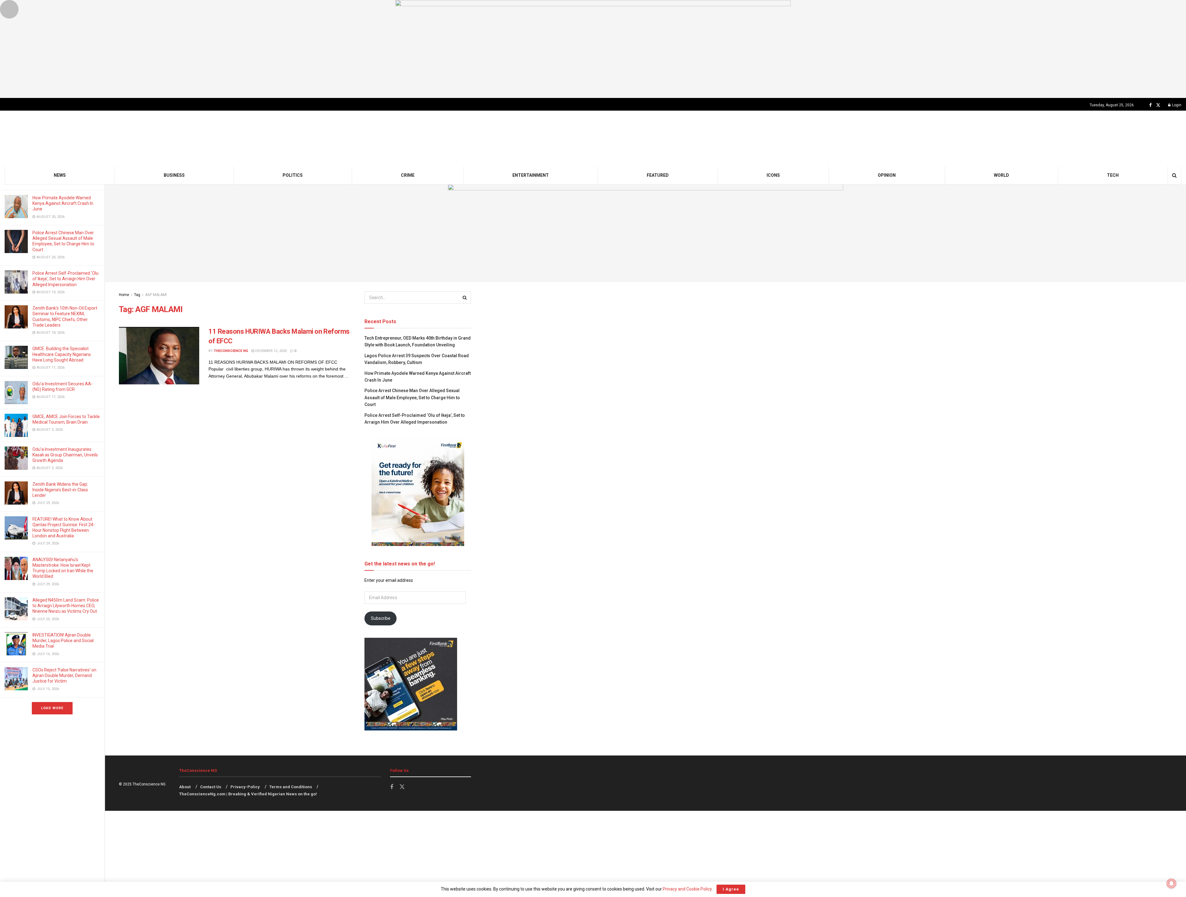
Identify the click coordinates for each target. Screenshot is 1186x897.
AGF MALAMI (156, 295)
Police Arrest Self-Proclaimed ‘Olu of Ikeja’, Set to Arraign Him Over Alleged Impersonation (65, 279)
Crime (407, 175)
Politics (293, 175)
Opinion (887, 175)
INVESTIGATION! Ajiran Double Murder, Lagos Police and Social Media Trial (63, 641)
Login (1176, 105)
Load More (52, 708)
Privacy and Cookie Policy (687, 888)
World (1001, 175)
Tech (1113, 175)
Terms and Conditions (290, 787)
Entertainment (530, 175)
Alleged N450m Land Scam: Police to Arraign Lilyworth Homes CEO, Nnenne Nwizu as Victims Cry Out (65, 606)
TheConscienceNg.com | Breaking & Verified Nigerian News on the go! (248, 794)
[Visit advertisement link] (593, 49)
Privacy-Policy (245, 787)
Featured (658, 175)
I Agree (731, 889)
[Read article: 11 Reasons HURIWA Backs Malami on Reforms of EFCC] (159, 355)
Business (174, 175)
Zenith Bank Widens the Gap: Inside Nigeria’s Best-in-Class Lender (60, 490)
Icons (773, 175)
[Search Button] (1174, 175)
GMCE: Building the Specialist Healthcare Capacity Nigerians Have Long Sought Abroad (61, 354)
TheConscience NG (231, 351)
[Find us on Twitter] (1158, 105)
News (60, 175)
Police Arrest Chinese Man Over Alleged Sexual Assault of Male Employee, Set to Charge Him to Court (412, 397)
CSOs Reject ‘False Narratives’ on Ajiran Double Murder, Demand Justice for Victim (64, 675)
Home (124, 295)
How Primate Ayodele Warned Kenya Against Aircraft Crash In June (62, 203)
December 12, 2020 (270, 351)
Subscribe (380, 618)
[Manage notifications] (1171, 883)
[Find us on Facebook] (1150, 105)
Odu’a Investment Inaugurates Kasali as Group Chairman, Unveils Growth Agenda (65, 455)
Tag (137, 295)
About (185, 787)
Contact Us (210, 787)
